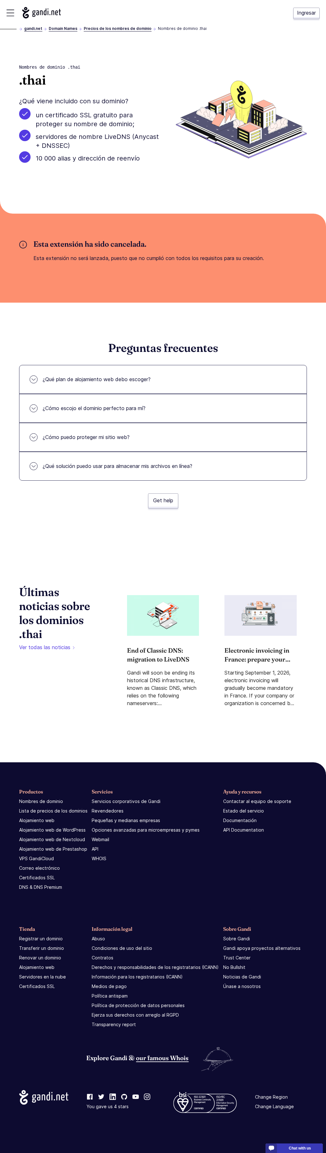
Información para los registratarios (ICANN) (137, 976)
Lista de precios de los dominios (53, 810)
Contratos (102, 957)
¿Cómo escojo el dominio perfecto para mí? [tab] (94, 408)
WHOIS (99, 858)
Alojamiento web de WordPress (52, 830)
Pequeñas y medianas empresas (126, 820)
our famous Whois (162, 1058)
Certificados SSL (37, 877)
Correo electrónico (39, 868)
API (95, 849)
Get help (163, 500)
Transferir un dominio (41, 948)
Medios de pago (109, 986)
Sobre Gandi (236, 938)
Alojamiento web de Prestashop (53, 849)
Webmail (100, 839)
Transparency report (114, 1024)
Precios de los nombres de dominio (118, 28)
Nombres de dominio (41, 801)
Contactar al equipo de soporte (257, 801)
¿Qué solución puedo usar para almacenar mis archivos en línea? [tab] (117, 466)
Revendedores (108, 810)
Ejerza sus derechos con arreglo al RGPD (135, 1015)
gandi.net (33, 28)
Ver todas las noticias (44, 647)
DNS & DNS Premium (40, 887)
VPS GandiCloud (36, 858)
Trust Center (237, 957)
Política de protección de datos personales (138, 1005)
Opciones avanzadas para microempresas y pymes (146, 830)
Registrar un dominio (41, 938)
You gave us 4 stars (108, 1106)
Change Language (274, 1106)
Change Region (271, 1097)
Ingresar (306, 13)
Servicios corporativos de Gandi (126, 801)
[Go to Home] (41, 12)
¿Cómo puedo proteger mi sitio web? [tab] (86, 437)
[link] (90, 1097)
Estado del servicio (243, 810)
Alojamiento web (36, 820)
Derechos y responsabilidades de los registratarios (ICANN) (155, 967)
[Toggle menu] (10, 12)
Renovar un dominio (40, 957)
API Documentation (243, 830)
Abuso (98, 938)
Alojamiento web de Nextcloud (52, 839)
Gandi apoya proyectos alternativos (262, 948)
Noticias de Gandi (242, 976)
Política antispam (110, 996)
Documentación (240, 820)
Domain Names (63, 28)
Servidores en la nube (42, 976)
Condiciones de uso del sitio (122, 948)
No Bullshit (234, 967)
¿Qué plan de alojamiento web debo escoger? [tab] (97, 379)
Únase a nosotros (242, 986)
